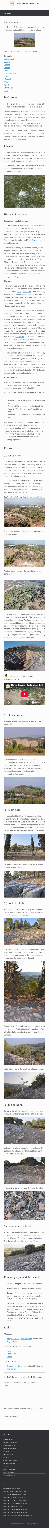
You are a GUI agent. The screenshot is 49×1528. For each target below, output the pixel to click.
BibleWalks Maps (9, 1445)
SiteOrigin (35, 1524)
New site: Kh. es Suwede (11, 1503)
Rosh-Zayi (27, 291)
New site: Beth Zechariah (11, 1512)
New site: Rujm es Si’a (10, 1500)
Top (6, 82)
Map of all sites (8, 1454)
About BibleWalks (9, 1472)
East (7, 85)
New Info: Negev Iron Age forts (13, 1515)
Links (6, 90)
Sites (13, 51)
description (19, 336)
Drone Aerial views (14, 1366)
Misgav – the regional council (19, 1338)
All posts (6, 1457)
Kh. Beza (7, 1382)
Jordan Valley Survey (10, 1460)
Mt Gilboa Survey (9, 1463)
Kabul (36, 297)
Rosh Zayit (31, 240)
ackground (9, 59)
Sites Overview (8, 1439)
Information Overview (10, 1442)
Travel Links (7, 1466)
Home (6, 51)
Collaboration (7, 1488)
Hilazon (20, 51)
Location (7, 62)
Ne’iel (38, 237)
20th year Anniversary (10, 1494)
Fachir (6, 240)
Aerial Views (10, 70)
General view (10, 73)
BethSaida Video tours (10, 1497)
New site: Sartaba (9, 1506)
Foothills (8, 79)
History (7, 64)
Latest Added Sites (9, 1448)
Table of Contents (9, 1475)
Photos (7, 67)
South (7, 76)
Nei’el (9, 1351)
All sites (6, 1451)
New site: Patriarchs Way (11, 1509)
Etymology (8, 87)
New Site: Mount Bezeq (11, 1491)
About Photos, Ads (9, 1469)
